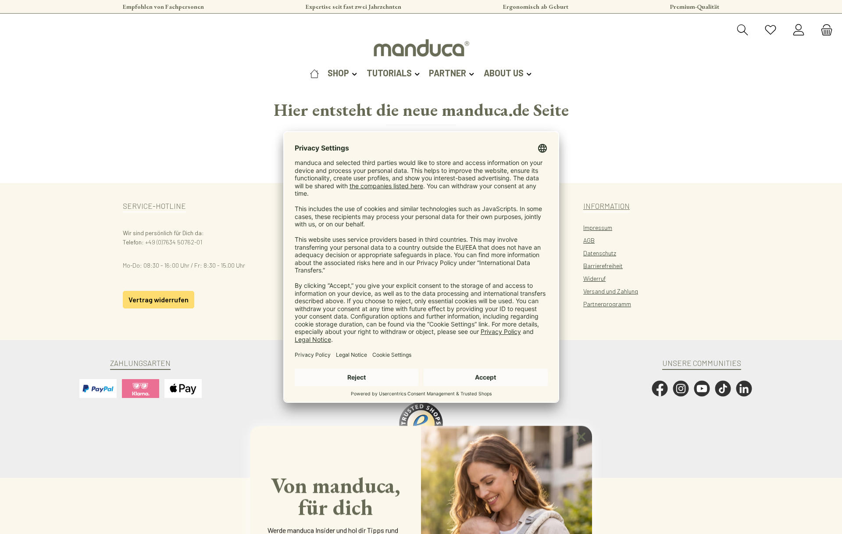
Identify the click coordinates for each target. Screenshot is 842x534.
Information (606, 205)
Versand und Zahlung (610, 291)
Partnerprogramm (607, 304)
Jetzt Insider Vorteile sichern (335, 448)
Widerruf (594, 278)
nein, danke (335, 481)
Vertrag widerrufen (158, 299)
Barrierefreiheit (603, 265)
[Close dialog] (581, 285)
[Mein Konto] (798, 30)
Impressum (597, 227)
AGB (589, 240)
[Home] (314, 73)
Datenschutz (599, 253)
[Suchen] (742, 30)
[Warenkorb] (824, 30)
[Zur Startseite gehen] (421, 47)
